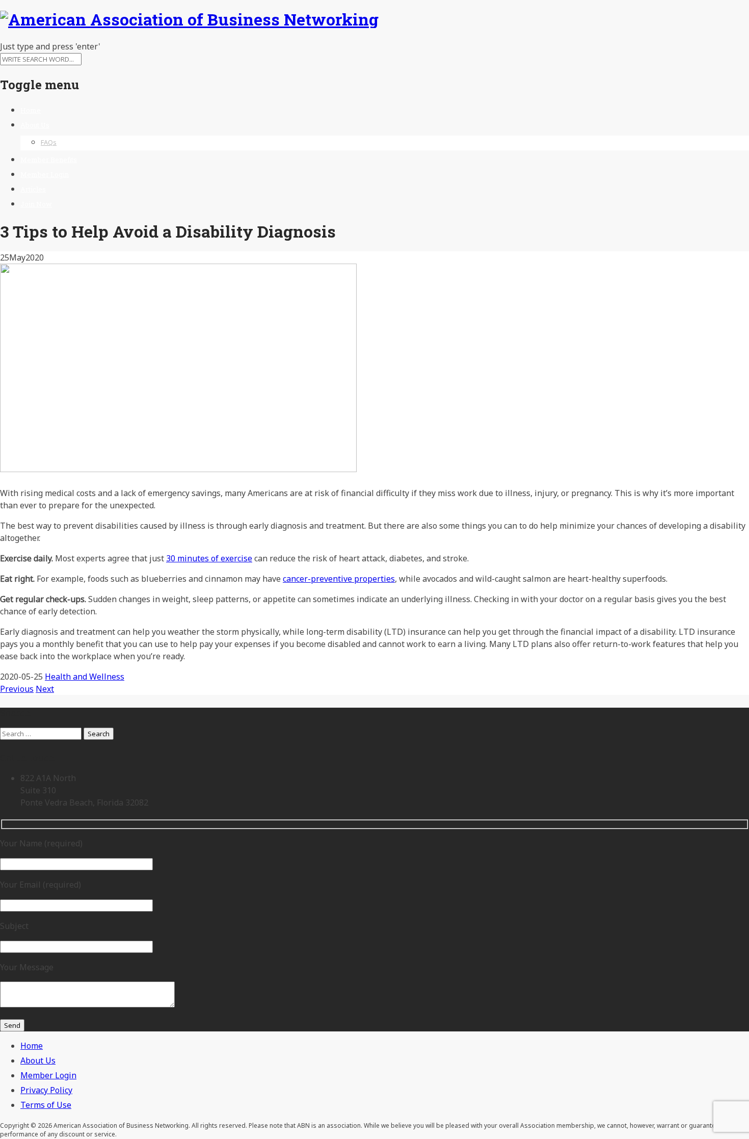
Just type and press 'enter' (50, 46)
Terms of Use (45, 1104)
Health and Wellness (84, 676)
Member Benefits (48, 159)
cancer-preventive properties (339, 578)
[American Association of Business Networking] (189, 19)
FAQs (49, 142)
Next (45, 688)
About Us (34, 125)
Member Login (44, 174)
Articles (33, 189)
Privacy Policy (46, 1090)
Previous (17, 688)
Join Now (36, 204)
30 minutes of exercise (209, 558)
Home (30, 110)
